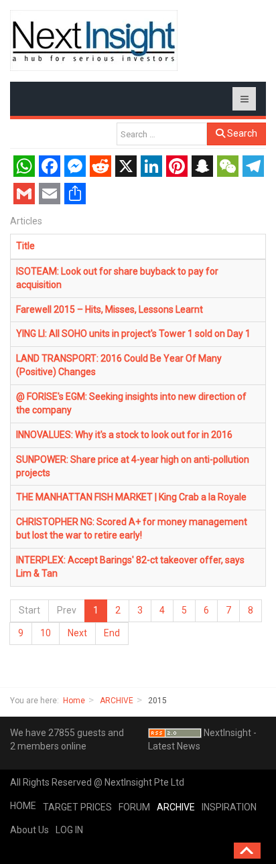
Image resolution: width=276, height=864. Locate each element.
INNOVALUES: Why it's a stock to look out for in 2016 (124, 434)
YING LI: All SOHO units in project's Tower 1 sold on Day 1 (133, 333)
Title (25, 245)
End (112, 633)
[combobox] (162, 134)
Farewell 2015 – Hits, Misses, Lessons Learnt (109, 309)
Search (241, 133)
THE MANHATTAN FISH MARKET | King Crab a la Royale (131, 497)
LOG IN (69, 829)
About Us (29, 829)
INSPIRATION (229, 807)
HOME (23, 805)
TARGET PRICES (77, 807)
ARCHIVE (116, 700)
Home (74, 700)
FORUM (134, 807)
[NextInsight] (94, 40)
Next (77, 633)
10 (45, 633)
